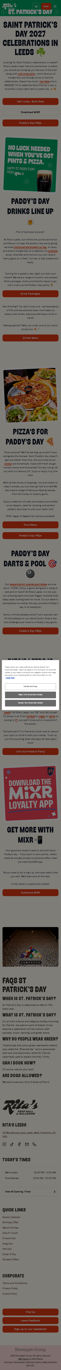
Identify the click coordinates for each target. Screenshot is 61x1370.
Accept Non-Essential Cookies (30, 703)
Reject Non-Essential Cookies (30, 695)
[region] (31, 685)
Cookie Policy (10, 678)
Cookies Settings (30, 686)
